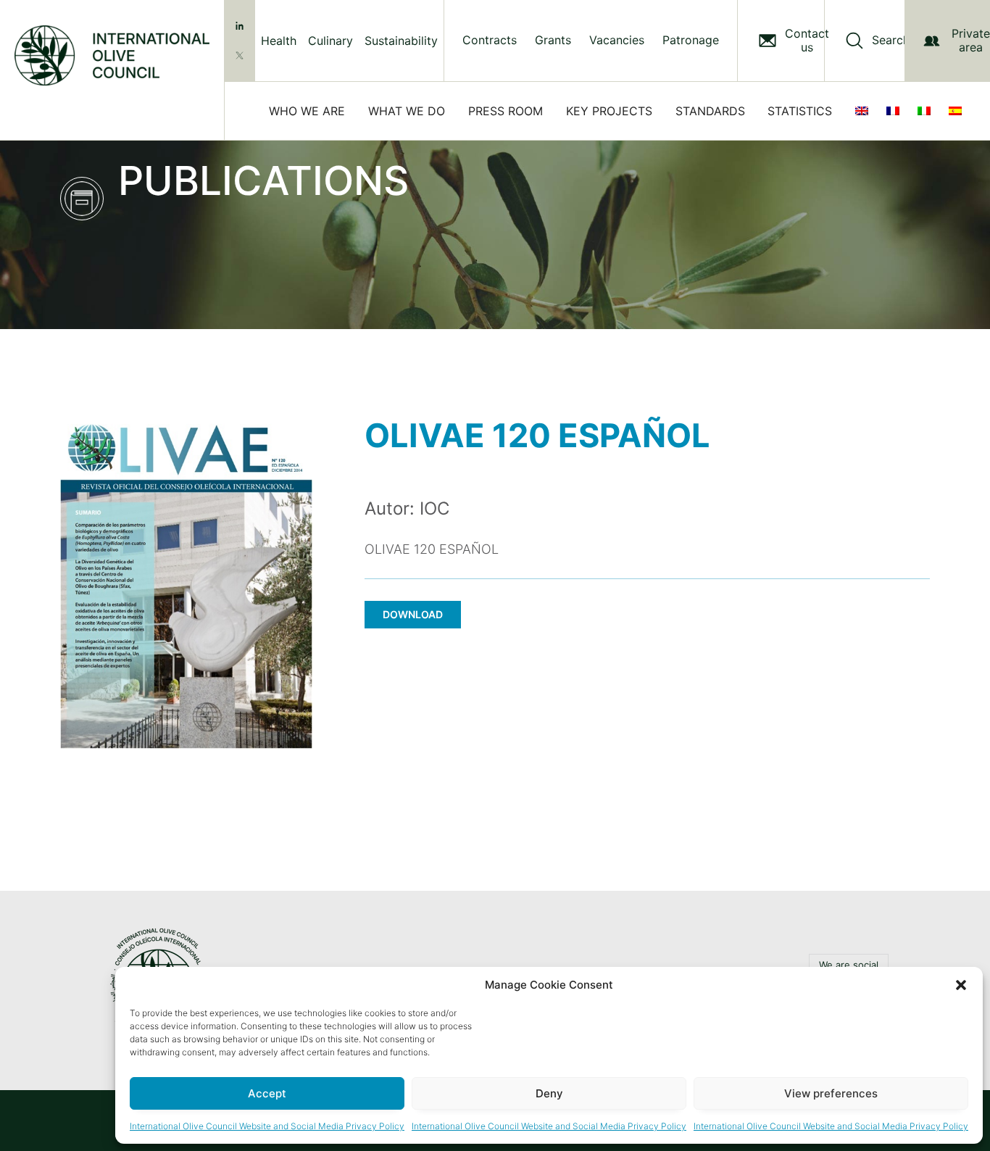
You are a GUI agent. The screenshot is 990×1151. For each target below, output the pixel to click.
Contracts (489, 40)
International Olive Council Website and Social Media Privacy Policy (267, 1126)
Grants (553, 40)
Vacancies (616, 40)
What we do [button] (406, 111)
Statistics (800, 111)
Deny (549, 1093)
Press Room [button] (505, 111)
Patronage (690, 40)
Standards (710, 111)
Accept (267, 1093)
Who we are (307, 111)
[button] (961, 985)
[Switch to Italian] (927, 110)
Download (413, 614)
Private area (971, 40)
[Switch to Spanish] (958, 110)
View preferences (831, 1093)
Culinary (330, 40)
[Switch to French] (895, 110)
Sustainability (401, 40)
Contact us (807, 40)
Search (891, 40)
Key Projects (609, 111)
